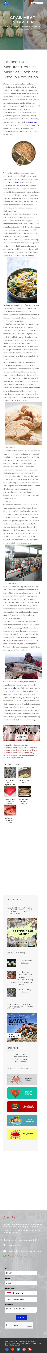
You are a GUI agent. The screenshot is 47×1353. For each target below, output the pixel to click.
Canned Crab (20, 1054)
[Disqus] (21, 852)
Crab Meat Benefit (20, 1057)
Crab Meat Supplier (20, 1059)
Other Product (17, 758)
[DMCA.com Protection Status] (15, 1256)
